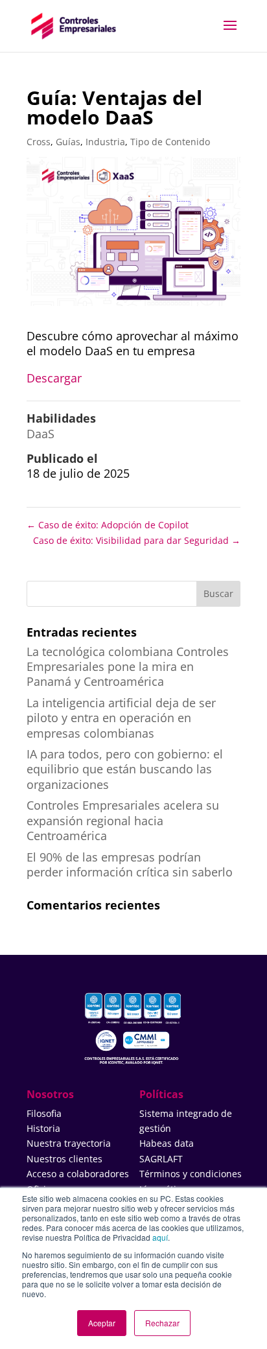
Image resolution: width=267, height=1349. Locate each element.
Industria (105, 141)
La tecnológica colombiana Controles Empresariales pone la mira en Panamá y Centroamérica (128, 667)
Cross (39, 141)
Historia (43, 1128)
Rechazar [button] (162, 1322)
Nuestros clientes (64, 1159)
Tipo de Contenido (170, 141)
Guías (68, 141)
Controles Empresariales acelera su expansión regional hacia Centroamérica (123, 820)
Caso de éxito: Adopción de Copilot (108, 525)
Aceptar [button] (101, 1322)
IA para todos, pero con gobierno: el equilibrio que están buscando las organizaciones (125, 769)
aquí (160, 1237)
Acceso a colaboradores (78, 1173)
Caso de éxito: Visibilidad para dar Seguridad (136, 540)
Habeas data (166, 1143)
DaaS (40, 433)
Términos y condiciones (190, 1173)
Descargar (54, 378)
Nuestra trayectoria (69, 1143)
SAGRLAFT (161, 1159)
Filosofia (44, 1113)
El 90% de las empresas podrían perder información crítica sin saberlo (130, 864)
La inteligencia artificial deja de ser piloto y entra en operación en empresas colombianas (121, 718)
